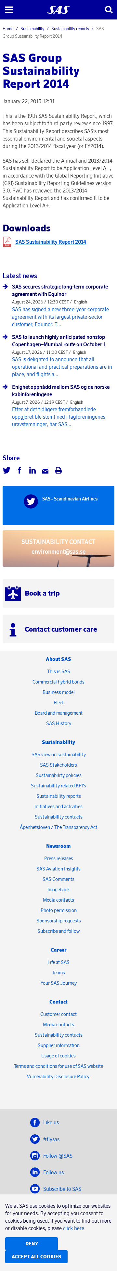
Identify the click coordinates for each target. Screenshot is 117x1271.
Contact (58, 1002)
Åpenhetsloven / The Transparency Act (58, 827)
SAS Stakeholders (58, 765)
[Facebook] (19, 471)
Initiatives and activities (58, 806)
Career (59, 950)
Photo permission (59, 910)
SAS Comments (58, 879)
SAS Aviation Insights (58, 869)
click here (73, 1228)
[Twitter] (6, 471)
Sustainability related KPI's (58, 786)
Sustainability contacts (59, 817)
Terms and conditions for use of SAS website (58, 1066)
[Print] (58, 471)
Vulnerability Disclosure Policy (58, 1076)
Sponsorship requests (58, 921)
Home (8, 28)
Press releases (58, 858)
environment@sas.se (59, 551)
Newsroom (58, 846)
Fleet (59, 702)
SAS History (58, 723)
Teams (58, 972)
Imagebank (58, 889)
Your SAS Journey (59, 983)
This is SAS (58, 671)
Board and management (59, 713)
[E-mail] (45, 471)
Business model (59, 692)
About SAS (58, 659)
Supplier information (59, 1045)
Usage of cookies (58, 1056)
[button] (9, 9)
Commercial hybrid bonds (58, 682)
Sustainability (32, 28)
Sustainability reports (70, 28)
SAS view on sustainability (59, 754)
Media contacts (58, 900)
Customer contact (58, 1014)
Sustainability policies (59, 775)
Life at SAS (58, 962)
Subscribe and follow (58, 931)
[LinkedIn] (32, 471)
